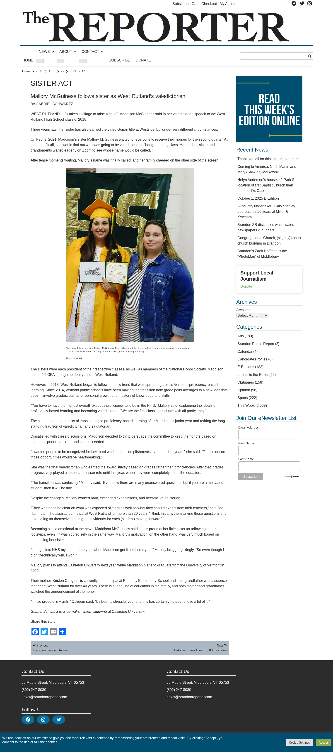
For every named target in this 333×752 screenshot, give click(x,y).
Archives (243, 310)
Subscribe (180, 4)
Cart (195, 4)
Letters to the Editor (252, 375)
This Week (246, 405)
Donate (143, 60)
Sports (242, 398)
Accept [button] (323, 742)
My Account (229, 4)
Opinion (243, 390)
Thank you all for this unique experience (269, 159)
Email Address (248, 427)
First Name (246, 443)
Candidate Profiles (252, 359)
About (65, 52)
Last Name (246, 459)
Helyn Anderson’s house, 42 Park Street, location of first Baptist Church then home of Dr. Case (269, 185)
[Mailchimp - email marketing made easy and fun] (292, 477)
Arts (240, 336)
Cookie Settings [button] (299, 742)
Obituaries (245, 382)
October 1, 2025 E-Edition (258, 198)
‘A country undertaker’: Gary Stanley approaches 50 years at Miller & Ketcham (266, 211)
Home (27, 60)
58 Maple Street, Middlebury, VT (47, 682)
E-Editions (245, 367)
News (44, 52)
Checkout (209, 4)
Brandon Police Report (255, 344)
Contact (90, 52)
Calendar (244, 351)
